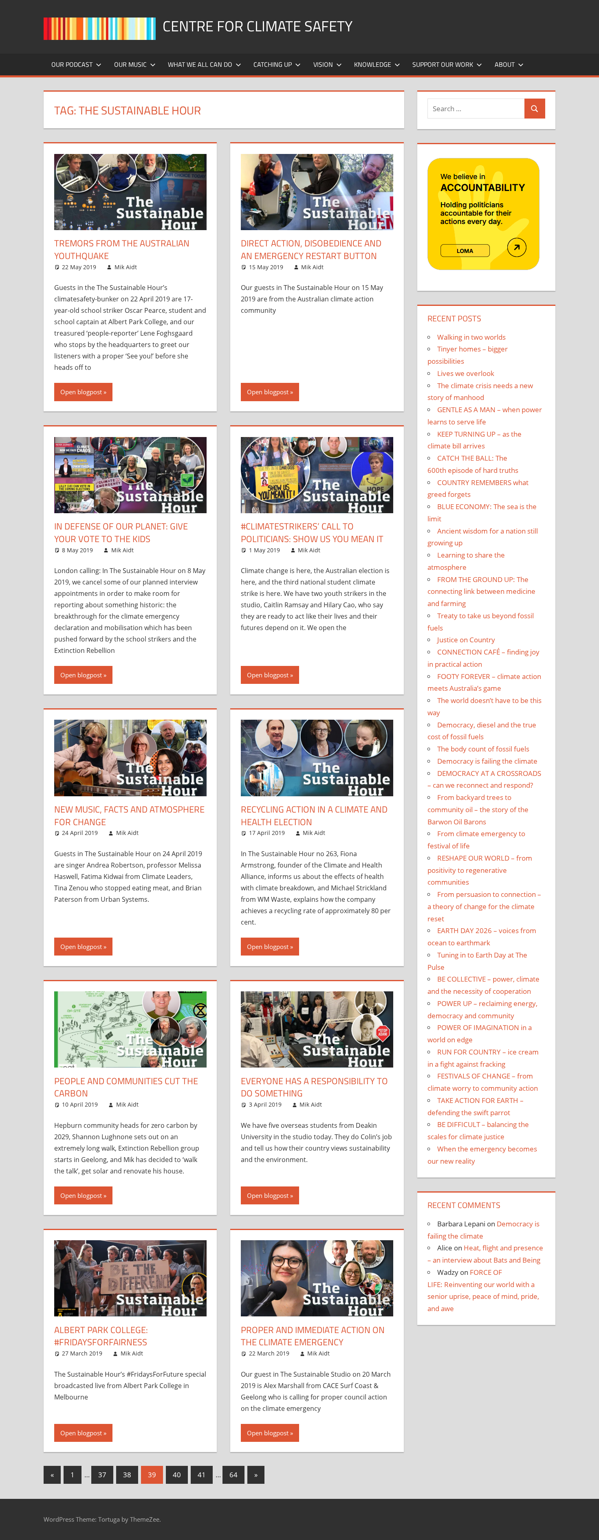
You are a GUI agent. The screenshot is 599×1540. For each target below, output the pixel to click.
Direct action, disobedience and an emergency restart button (311, 249)
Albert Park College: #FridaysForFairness (101, 1336)
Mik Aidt (126, 267)
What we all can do (200, 64)
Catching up (272, 64)
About (505, 64)
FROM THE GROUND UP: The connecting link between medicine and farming (481, 592)
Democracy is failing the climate (487, 761)
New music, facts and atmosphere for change (129, 815)
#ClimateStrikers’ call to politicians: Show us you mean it (312, 532)
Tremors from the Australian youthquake (121, 249)
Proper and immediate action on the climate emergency (313, 1336)
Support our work (442, 64)
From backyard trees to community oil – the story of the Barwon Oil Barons (478, 809)
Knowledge (372, 64)
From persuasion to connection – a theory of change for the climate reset (484, 906)
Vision (323, 64)
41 (202, 1474)
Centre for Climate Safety (257, 26)
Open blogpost (81, 392)
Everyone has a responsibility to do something (314, 1087)
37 (102, 1474)
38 (127, 1474)
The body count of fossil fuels (483, 749)
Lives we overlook (465, 373)
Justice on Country (466, 639)
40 (177, 1474)
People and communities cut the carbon (126, 1087)
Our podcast (71, 64)
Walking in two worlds (471, 337)
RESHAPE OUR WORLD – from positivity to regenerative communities (479, 870)
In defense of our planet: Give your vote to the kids (121, 532)
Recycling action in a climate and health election (314, 815)
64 (233, 1474)
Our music (130, 64)
